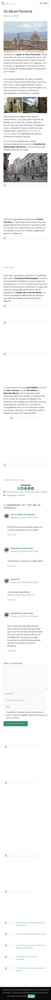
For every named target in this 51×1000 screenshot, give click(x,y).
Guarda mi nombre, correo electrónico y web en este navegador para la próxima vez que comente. (26, 715)
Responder (11, 535)
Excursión (19, 492)
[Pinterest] (25, 488)
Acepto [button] (31, 996)
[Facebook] (18, 488)
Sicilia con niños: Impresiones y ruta (30, 934)
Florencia (28, 492)
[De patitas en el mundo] (8, 3)
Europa (9, 492)
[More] (32, 488)
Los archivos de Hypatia (23, 514)
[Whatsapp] (29, 488)
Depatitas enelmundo (22, 548)
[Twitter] (22, 488)
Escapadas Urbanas (15, 495)
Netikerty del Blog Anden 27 (20, 595)
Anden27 (15, 579)
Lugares (43, 492)
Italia (36, 492)
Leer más (39, 996)
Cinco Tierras (21, 52)
